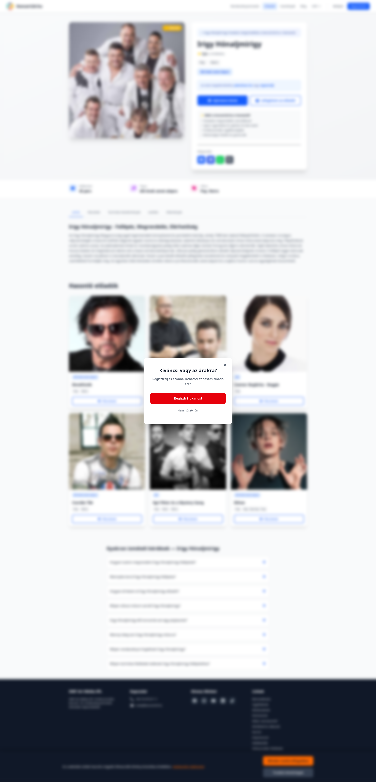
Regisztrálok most (188, 398)
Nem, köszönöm (188, 410)
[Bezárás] (225, 365)
